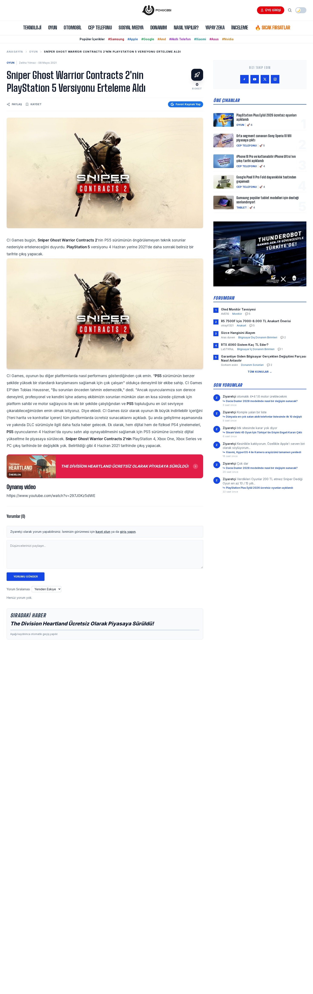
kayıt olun (103, 531)
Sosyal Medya (131, 27)
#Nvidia (228, 39)
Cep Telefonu (100, 27)
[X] (265, 79)
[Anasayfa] (156, 10)
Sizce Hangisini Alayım (238, 333)
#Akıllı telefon (180, 39)
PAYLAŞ (17, 104)
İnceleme (239, 27)
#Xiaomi (200, 39)
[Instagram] (275, 79)
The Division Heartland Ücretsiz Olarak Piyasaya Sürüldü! (82, 624)
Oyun (52, 27)
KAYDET (36, 104)
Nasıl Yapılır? (186, 27)
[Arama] (290, 10)
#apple (133, 39)
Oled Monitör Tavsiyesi (238, 309)
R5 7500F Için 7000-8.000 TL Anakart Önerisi (256, 321)
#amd (162, 39)
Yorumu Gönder (25, 576)
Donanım (158, 27)
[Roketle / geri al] (197, 75)
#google (147, 39)
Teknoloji (32, 27)
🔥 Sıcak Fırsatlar (272, 27)
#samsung (116, 39)
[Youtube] (254, 79)
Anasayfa (15, 51)
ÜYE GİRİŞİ (273, 10)
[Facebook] (244, 79)
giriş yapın (128, 531)
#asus (214, 39)
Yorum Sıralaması (18, 589)
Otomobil (72, 27)
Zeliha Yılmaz (27, 62)
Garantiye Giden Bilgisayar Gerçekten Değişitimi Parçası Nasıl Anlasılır (263, 358)
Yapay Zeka (214, 27)
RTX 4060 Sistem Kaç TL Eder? (244, 344)
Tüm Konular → (260, 371)
